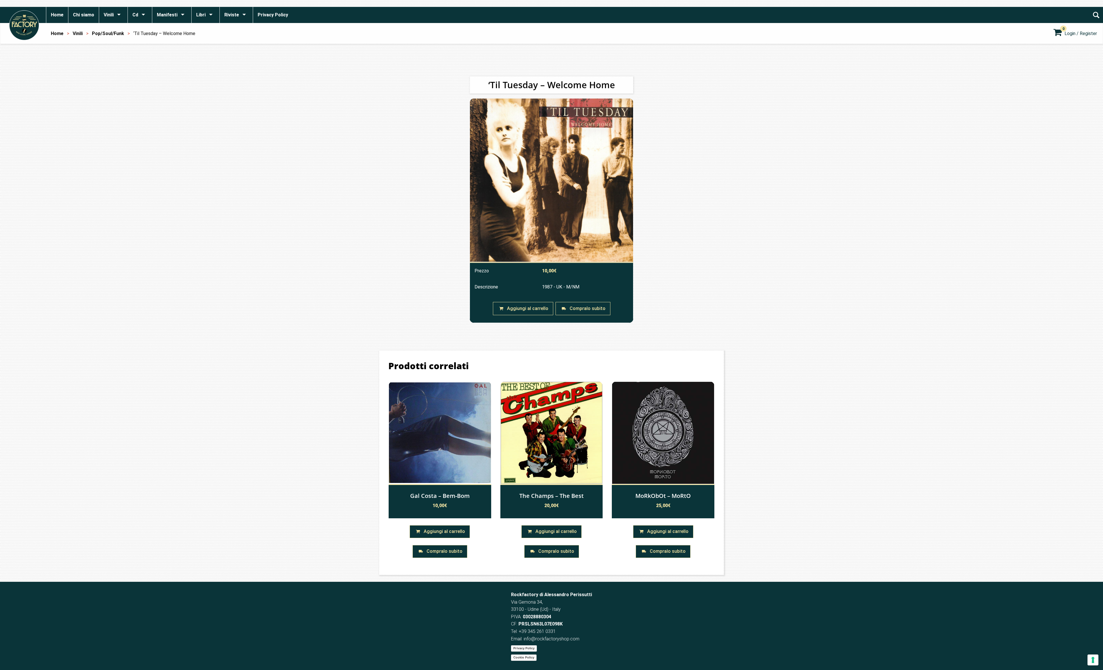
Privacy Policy (524, 648)
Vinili (78, 33)
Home (57, 33)
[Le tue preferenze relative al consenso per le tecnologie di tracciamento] (1092, 659)
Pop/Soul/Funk (108, 33)
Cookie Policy (523, 657)
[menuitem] (57, 15)
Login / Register (1081, 33)
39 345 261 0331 (538, 631)
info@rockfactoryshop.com (551, 639)
